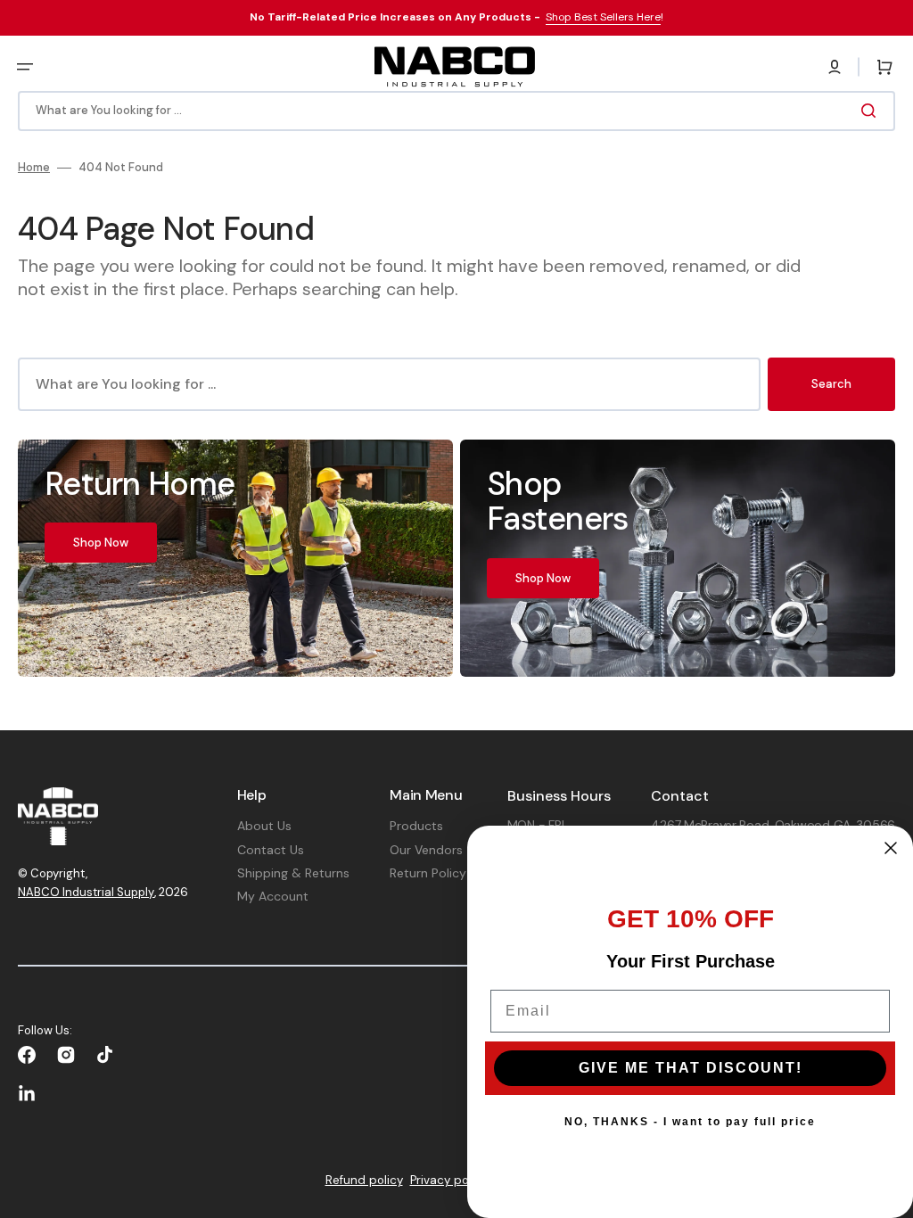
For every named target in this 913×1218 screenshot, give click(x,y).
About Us (264, 826)
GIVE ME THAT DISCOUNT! (690, 1067)
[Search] (872, 110)
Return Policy (428, 873)
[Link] (235, 558)
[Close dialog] (890, 848)
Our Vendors (426, 850)
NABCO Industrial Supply (86, 892)
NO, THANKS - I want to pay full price (690, 1121)
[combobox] (456, 111)
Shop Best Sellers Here (603, 17)
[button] (25, 66)
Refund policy (364, 1180)
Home (34, 167)
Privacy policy (449, 1180)
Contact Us (270, 850)
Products (416, 826)
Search (831, 383)
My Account (272, 896)
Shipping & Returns (293, 873)
